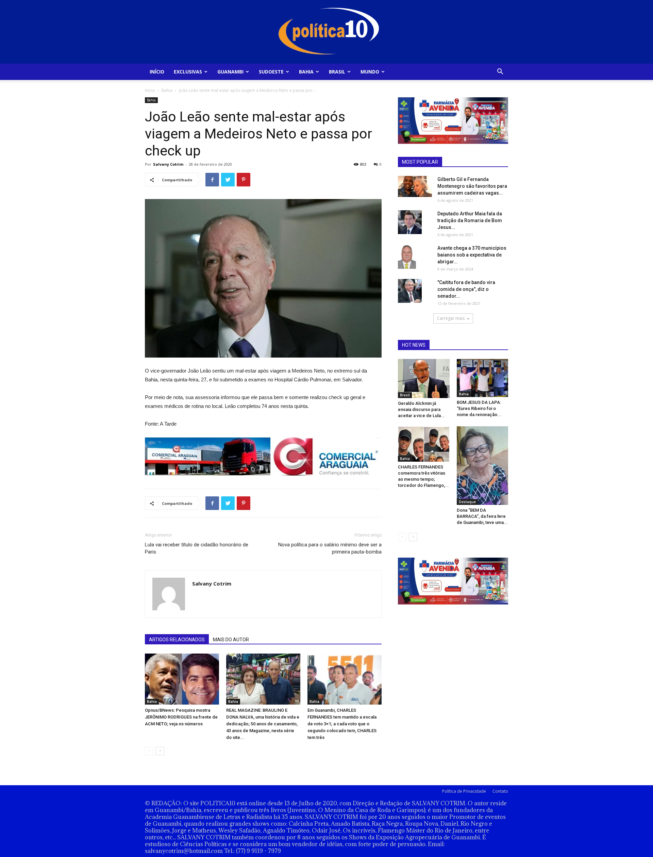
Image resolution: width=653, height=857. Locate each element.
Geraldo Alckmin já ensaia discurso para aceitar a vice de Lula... (421, 409)
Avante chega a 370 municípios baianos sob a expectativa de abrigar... (471, 254)
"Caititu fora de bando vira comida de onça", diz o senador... (466, 289)
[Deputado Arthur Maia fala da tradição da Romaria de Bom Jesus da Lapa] (410, 222)
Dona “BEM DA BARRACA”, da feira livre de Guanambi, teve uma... (482, 516)
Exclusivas (188, 71)
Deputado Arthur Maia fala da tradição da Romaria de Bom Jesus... (469, 220)
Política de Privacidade (464, 791)
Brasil (337, 71)
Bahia (306, 71)
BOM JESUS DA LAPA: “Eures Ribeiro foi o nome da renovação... (479, 408)
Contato (500, 791)
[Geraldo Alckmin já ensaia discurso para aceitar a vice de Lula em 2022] (424, 378)
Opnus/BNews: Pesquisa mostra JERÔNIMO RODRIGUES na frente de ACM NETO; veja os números (181, 717)
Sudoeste (271, 71)
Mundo (370, 71)
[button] (500, 72)
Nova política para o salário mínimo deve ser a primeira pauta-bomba (330, 548)
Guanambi (230, 71)
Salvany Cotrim (168, 164)
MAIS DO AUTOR (231, 639)
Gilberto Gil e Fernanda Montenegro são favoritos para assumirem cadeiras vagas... (472, 186)
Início (157, 71)
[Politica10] (327, 32)
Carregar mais (451, 318)
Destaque (467, 501)
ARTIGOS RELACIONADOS (177, 639)
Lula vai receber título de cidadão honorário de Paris (196, 548)
